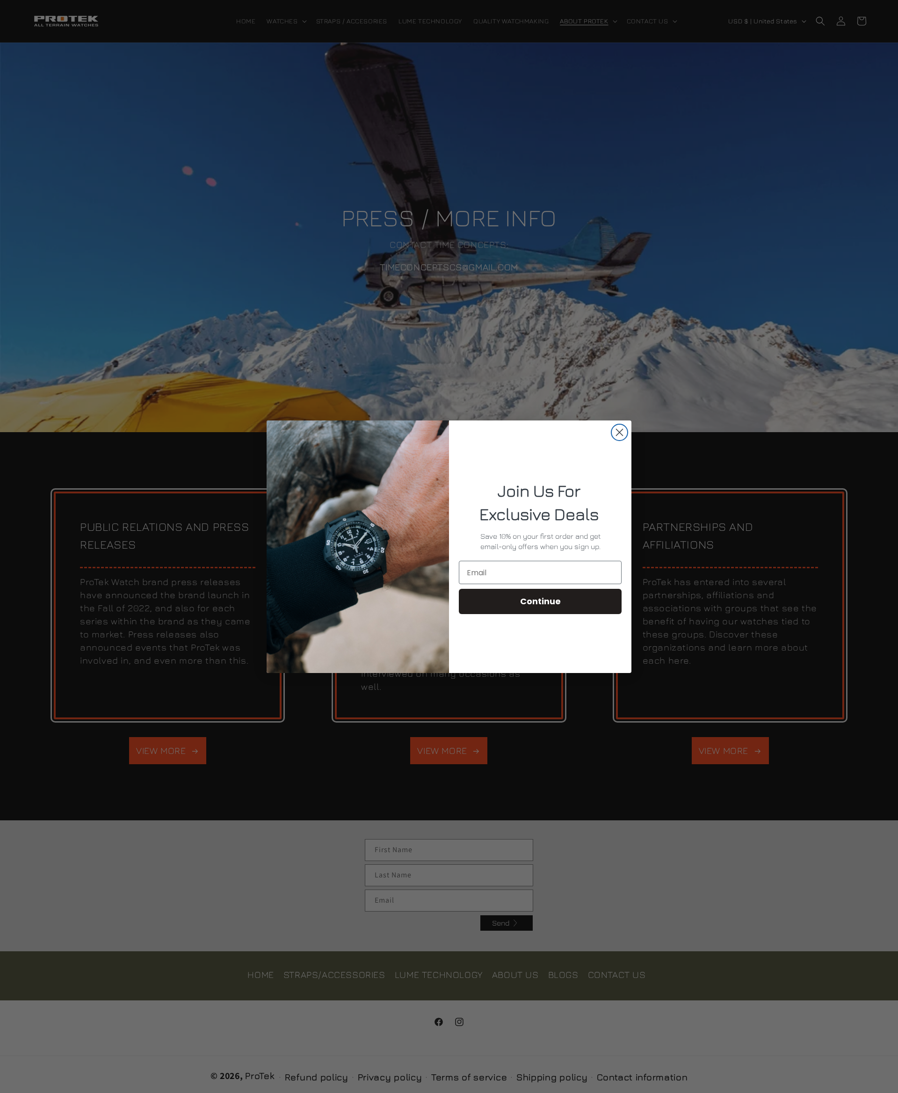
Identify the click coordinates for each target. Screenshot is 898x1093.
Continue (540, 601)
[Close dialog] (619, 432)
